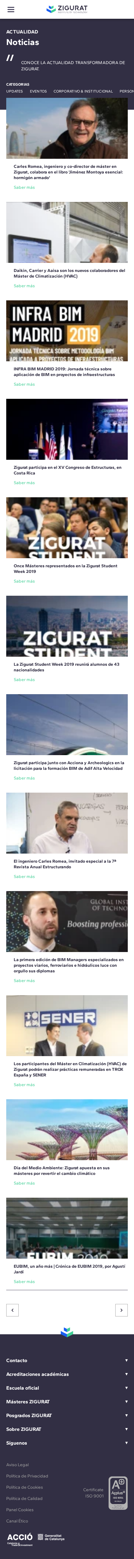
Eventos (38, 91)
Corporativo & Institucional (83, 91)
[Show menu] (11, 9)
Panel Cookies (20, 1509)
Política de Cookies (24, 1487)
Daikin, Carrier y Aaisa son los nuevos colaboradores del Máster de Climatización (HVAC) (69, 273)
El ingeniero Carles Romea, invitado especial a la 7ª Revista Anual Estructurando (65, 864)
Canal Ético (17, 1521)
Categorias (17, 84)
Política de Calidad (24, 1498)
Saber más (24, 187)
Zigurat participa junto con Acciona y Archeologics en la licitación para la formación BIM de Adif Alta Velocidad (69, 765)
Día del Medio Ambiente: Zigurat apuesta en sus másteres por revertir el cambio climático (62, 1170)
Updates (14, 91)
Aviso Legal (17, 1464)
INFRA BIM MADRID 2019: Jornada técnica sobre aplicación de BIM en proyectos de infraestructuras (64, 371)
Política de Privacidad (27, 1476)
